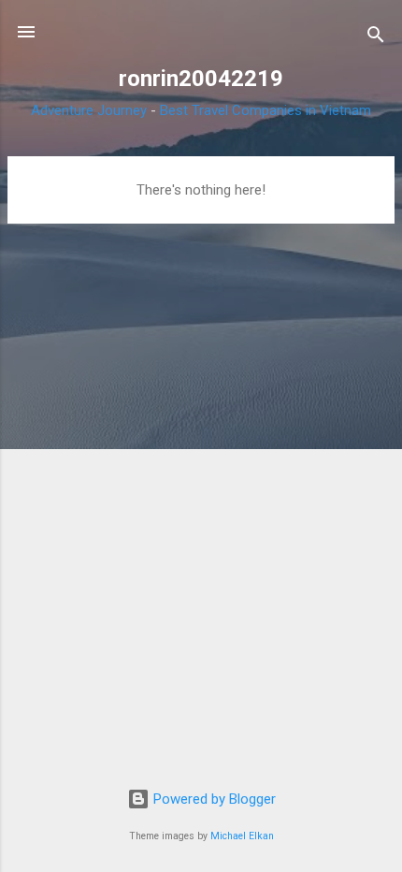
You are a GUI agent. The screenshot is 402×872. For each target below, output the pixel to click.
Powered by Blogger (213, 799)
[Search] (376, 37)
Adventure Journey (89, 110)
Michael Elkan (242, 836)
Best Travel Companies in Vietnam (265, 110)
